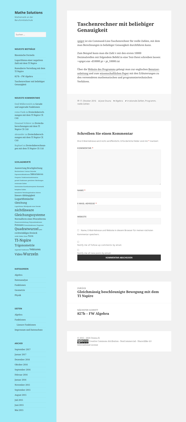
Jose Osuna (105, 100)
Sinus (25, 236)
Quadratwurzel (26, 229)
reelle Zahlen (19, 236)
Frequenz (18, 177)
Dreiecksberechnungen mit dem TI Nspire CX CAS (29, 115)
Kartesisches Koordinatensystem (25, 186)
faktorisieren (36, 174)
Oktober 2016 (21, 364)
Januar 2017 (20, 354)
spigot (80, 41)
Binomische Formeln (24, 55)
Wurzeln (30, 253)
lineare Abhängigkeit (25, 195)
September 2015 (22, 389)
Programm (40, 225)
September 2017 (22, 349)
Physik (18, 295)
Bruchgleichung (34, 168)
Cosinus (27, 171)
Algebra (18, 275)
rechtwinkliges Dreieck (26, 233)
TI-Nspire (23, 240)
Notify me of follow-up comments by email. (99, 245)
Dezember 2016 (22, 359)
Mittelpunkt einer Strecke (32, 206)
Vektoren (35, 249)
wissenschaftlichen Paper (114, 73)
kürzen (38, 192)
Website (81, 216)
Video (19, 254)
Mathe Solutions (29, 12)
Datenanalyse (21, 280)
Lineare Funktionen (26, 324)
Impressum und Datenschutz (29, 329)
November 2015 (22, 384)
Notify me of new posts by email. (94, 253)
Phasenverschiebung (21, 222)
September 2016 (22, 369)
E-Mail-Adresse (87, 203)
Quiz (40, 229)
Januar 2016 (20, 379)
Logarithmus (19, 206)
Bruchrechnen (19, 171)
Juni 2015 (19, 405)
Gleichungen (39, 180)
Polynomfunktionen (35, 222)
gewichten (31, 180)
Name (81, 190)
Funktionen (20, 285)
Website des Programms (102, 69)
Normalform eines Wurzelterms (30, 219)
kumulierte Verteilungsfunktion (25, 192)
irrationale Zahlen (21, 183)
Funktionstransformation (30, 177)
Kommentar (85, 148)
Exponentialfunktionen (22, 174)
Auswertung (21, 168)
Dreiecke (33, 171)
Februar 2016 (21, 374)
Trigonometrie (25, 245)
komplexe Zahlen (20, 189)
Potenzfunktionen (30, 225)
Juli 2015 (19, 400)
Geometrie (20, 290)
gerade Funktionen (21, 180)
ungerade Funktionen (22, 250)
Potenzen (19, 225)
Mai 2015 (19, 410)
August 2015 (20, 395)
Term (30, 236)
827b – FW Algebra (24, 76)
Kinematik (40, 186)
